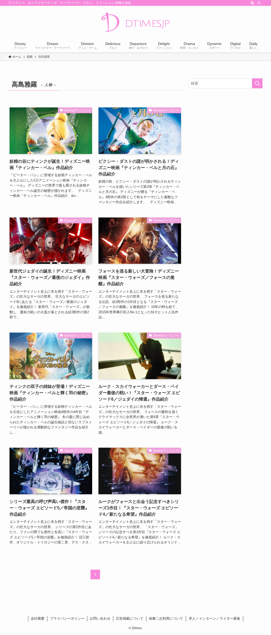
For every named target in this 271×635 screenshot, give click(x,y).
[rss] (252, 3)
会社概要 (37, 618)
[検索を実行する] (257, 83)
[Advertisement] (225, 131)
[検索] (259, 3)
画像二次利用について (166, 618)
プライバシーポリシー (67, 618)
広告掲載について (129, 618)
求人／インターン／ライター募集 (214, 618)
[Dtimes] (135, 22)
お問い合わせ (100, 618)
